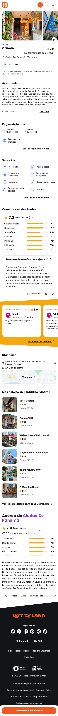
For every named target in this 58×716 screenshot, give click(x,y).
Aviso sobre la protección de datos (29, 683)
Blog (10, 651)
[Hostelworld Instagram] (26, 631)
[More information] (50, 259)
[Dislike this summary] (52, 293)
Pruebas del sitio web (21, 696)
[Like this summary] (46, 293)
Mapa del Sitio (40, 696)
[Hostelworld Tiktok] (45, 631)
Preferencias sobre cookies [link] (29, 703)
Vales (48, 690)
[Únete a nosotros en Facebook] (13, 631)
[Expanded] (6, 596)
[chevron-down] (40, 530)
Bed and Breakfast (41, 651)
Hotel (5, 44)
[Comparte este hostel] (54, 40)
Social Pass (29, 657)
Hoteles (26, 651)
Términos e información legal (20, 690)
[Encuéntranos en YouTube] (32, 631)
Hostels (18, 651)
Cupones (40, 690)
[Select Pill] (40, 5)
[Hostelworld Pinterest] (39, 631)
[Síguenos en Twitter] (19, 631)
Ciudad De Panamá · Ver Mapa (21, 57)
